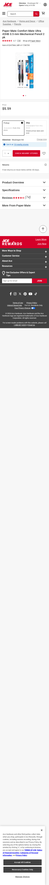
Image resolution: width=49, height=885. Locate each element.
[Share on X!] (20, 293)
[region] (22, 855)
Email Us (31, 325)
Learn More (41, 239)
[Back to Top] (43, 229)
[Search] (36, 14)
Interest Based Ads (14, 305)
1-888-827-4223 (20, 325)
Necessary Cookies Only (22, 870)
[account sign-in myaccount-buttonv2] (45, 4)
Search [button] (13, 14)
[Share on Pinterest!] (25, 293)
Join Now (41, 244)
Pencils (17, 24)
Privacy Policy (31, 303)
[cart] (44, 13)
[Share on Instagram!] (15, 293)
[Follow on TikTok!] (35, 293)
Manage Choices (22, 877)
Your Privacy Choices (22, 308)
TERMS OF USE (30, 850)
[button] (24, 70)
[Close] (42, 830)
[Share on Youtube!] (30, 293)
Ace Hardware (10, 21)
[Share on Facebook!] (11, 293)
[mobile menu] (4, 13)
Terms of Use (18, 303)
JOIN (39, 281)
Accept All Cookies (22, 862)
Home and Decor (27, 21)
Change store (42, 139)
